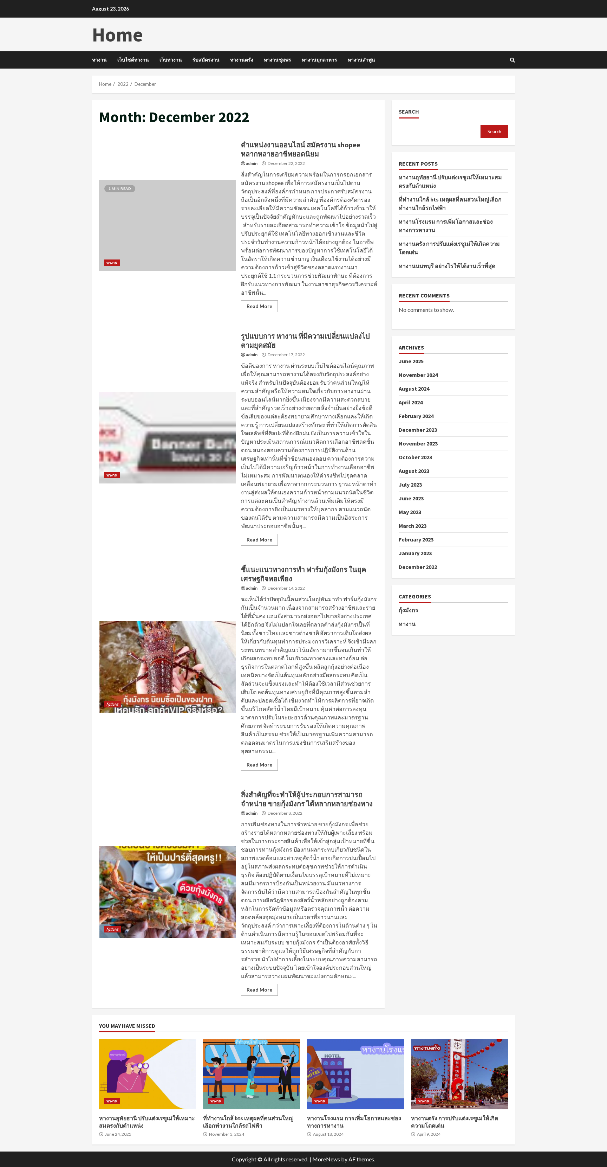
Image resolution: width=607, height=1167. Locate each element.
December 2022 (418, 566)
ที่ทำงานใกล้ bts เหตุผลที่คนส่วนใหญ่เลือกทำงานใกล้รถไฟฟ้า (251, 1074)
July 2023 (410, 484)
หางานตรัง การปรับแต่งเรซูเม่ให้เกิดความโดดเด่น (459, 1074)
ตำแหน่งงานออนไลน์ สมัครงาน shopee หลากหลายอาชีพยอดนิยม (167, 225)
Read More (259, 306)
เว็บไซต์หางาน (133, 60)
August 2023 (414, 470)
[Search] (512, 60)
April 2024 (411, 401)
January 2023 (415, 552)
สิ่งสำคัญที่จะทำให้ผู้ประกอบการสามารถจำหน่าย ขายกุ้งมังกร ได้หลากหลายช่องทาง (167, 892)
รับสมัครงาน (206, 60)
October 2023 (415, 456)
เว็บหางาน (170, 60)
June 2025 (411, 360)
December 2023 (418, 429)
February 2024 (416, 415)
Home (117, 34)
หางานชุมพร (277, 60)
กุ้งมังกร (112, 704)
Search (409, 111)
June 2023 (411, 497)
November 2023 (418, 443)
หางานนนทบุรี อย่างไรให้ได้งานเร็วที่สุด (447, 265)
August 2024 (414, 388)
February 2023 (416, 539)
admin (251, 163)
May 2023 (410, 511)
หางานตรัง (241, 60)
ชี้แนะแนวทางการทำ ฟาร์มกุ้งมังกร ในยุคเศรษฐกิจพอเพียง (167, 667)
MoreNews (326, 1159)
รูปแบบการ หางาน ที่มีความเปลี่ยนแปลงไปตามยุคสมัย (167, 437)
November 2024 (418, 374)
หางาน (99, 60)
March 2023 (412, 525)
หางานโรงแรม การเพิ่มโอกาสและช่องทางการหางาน (355, 1074)
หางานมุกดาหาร (319, 60)
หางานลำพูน (361, 60)
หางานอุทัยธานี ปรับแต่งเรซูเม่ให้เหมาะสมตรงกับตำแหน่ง (147, 1074)
